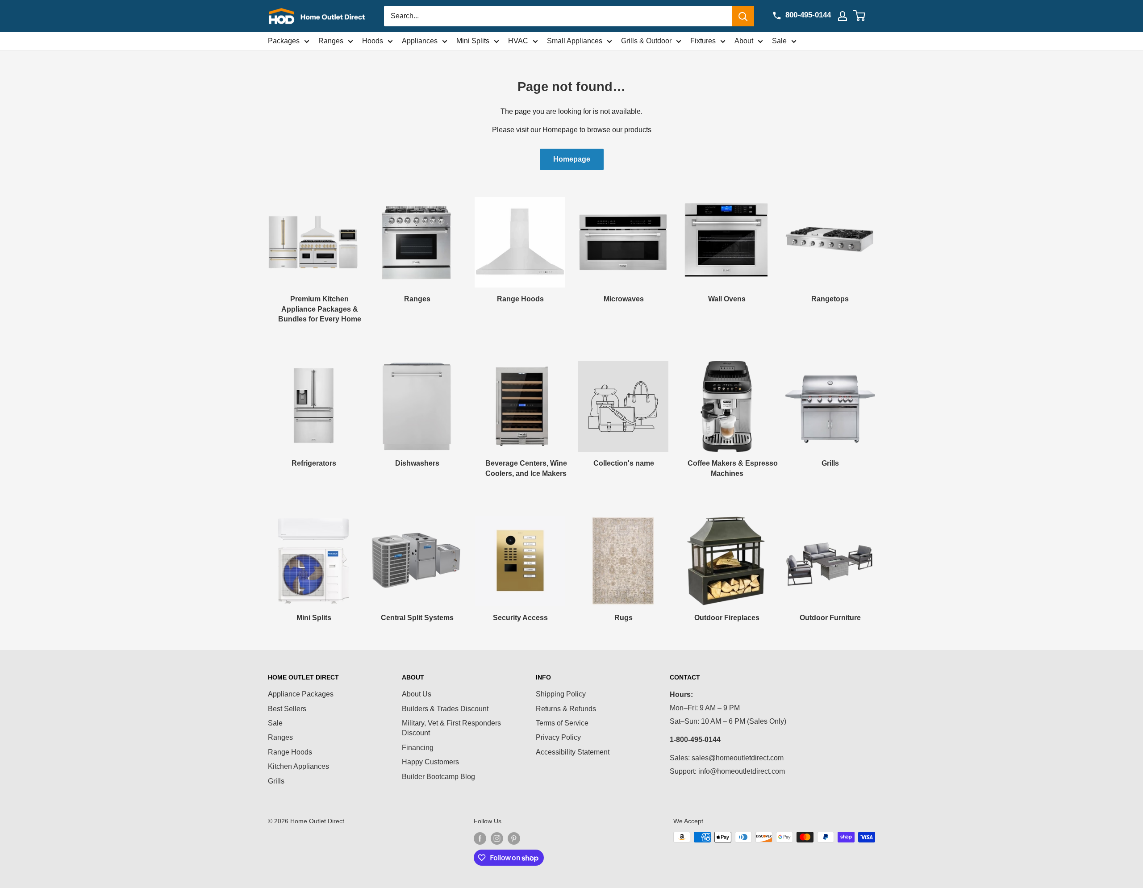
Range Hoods (290, 752)
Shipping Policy (561, 694)
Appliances (420, 41)
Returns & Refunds (566, 709)
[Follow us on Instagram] (497, 838)
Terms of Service (562, 723)
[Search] (743, 16)
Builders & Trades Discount (445, 709)
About (743, 41)
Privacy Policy (558, 737)
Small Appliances (574, 41)
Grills (276, 781)
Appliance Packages (301, 694)
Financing (418, 747)
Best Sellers (287, 709)
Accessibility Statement (572, 752)
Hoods (372, 41)
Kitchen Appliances (298, 766)
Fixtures (703, 41)
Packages (284, 41)
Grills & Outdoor (646, 41)
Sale (779, 41)
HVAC (518, 41)
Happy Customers (430, 762)
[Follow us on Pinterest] (514, 838)
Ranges (330, 41)
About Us (416, 694)
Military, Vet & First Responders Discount (451, 728)
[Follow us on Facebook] (480, 838)
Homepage (571, 159)
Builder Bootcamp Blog (438, 776)
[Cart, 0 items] (864, 16)
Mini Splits (472, 41)
